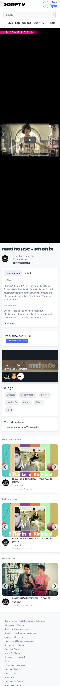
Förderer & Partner (12, 649)
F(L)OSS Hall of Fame (13, 681)
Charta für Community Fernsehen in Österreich (24, 621)
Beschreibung (13, 273)
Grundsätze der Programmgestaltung (20, 633)
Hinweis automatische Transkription (21, 427)
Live (10, 23)
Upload (27, 23)
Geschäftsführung (12, 653)
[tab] (13, 273)
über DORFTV (10, 673)
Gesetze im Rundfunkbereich (16, 629)
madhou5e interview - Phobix (31, 598)
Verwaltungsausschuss (14, 665)
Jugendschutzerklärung (14, 637)
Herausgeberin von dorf (14, 657)
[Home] (22, 4)
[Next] (55, 467)
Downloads (9, 677)
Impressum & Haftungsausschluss (19, 641)
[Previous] (5, 467)
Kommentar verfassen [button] (17, 341)
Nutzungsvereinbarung (14, 645)
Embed (27, 273)
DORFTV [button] (39, 23)
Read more (9, 323)
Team (6, 661)
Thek (51, 23)
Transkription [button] (14, 422)
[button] (46, 4)
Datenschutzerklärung (14, 625)
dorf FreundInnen (12, 669)
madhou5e (25, 263)
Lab (17, 23)
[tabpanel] (30, 302)
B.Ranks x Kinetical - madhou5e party (32, 480)
